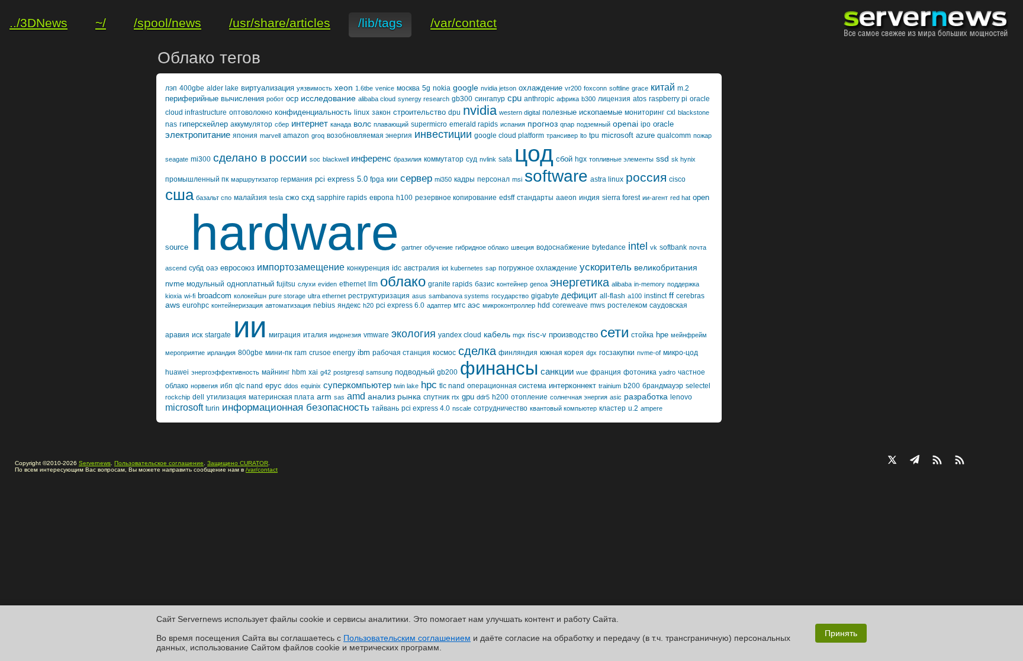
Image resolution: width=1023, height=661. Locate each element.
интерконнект (572, 385)
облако (403, 281)
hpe (662, 334)
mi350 (443, 179)
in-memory (649, 284)
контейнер (512, 284)
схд (307, 197)
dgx (591, 352)
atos (639, 99)
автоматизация (288, 305)
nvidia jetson (498, 88)
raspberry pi (668, 99)
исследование (328, 98)
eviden (327, 284)
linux (361, 112)
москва (408, 88)
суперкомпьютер (357, 385)
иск (197, 335)
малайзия (250, 198)
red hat (680, 197)
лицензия (614, 99)
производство (573, 334)
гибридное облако (482, 247)
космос (444, 353)
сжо (292, 197)
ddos (291, 385)
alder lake (223, 88)
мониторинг (644, 112)
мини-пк (278, 353)
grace (640, 88)
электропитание (197, 135)
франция (605, 372)
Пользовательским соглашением (407, 638)
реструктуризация (379, 296)
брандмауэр (662, 386)
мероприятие (185, 352)
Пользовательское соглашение (159, 463)
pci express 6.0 (400, 305)
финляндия (518, 353)
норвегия (204, 385)
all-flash (612, 296)
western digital (519, 112)
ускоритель (606, 267)
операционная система (506, 386)
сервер (416, 178)
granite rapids (450, 284)
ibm (364, 352)
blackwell (336, 159)
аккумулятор (251, 124)
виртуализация (267, 87)
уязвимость (314, 88)
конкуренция (368, 268)
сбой (564, 158)
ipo (646, 124)
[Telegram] (914, 461)
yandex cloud (459, 335)
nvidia (480, 110)
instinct (655, 296)
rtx (455, 397)
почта (697, 247)
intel (638, 246)
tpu (594, 135)
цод (534, 153)
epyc (273, 385)
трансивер (562, 135)
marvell (270, 135)
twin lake (406, 385)
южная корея (562, 353)
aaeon (566, 198)
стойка (642, 335)
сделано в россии (260, 157)
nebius (324, 305)
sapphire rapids (342, 198)
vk (653, 247)
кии (392, 179)
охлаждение (540, 87)
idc (396, 268)
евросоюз (237, 267)
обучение (438, 247)
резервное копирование (456, 198)
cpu (514, 98)
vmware (376, 335)
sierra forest (621, 198)
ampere (651, 408)
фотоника (640, 372)
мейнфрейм (689, 334)
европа (381, 198)
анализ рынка (394, 396)
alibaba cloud (376, 98)
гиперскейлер (203, 124)
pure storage (287, 295)
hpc (429, 385)
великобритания (665, 267)
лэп (171, 88)
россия (646, 177)
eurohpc (195, 305)
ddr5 (483, 397)
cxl (671, 112)
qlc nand (249, 386)
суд (471, 159)
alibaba (622, 284)
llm (373, 284)
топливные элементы (621, 159)
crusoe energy (332, 353)
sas (339, 397)
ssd (662, 158)
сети (614, 332)
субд (196, 268)
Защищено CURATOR (237, 463)
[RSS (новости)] (959, 461)
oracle (663, 124)
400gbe (191, 88)
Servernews (95, 463)
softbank (673, 247)
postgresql (348, 372)
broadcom (214, 295)
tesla (276, 197)
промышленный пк (197, 179)
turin (212, 408)
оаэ (212, 268)
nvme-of (649, 352)
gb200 (447, 372)
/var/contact (262, 469)
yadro (667, 372)
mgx (519, 334)
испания (512, 124)
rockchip (177, 397)
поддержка (683, 284)
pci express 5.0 (341, 179)
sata (505, 159)
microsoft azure (628, 135)
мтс (459, 305)
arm (324, 396)
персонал (493, 179)
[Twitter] (892, 461)
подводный (415, 371)
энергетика (579, 282)
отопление (529, 397)
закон (381, 112)
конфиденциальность (313, 112)
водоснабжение (563, 247)
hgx (581, 159)
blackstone (693, 112)
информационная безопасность (295, 407)
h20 (368, 305)
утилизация (226, 397)
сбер (282, 124)
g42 (325, 372)
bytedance (609, 247)
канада (340, 124)
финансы (499, 368)
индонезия (345, 334)
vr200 (573, 88)
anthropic (539, 99)
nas (171, 124)
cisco (677, 179)
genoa (539, 284)
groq (317, 135)
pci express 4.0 (425, 408)
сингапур (490, 99)
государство (510, 295)
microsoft (184, 407)
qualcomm (674, 135)
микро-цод (680, 353)
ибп (226, 386)
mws (597, 305)
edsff (506, 198)
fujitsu (285, 284)
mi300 (201, 159)
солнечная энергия (578, 397)
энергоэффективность (225, 372)
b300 (588, 98)
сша (179, 195)
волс (362, 123)
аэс (474, 305)
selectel (698, 386)
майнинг (275, 372)
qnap (567, 124)
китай (663, 87)
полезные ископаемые (582, 112)
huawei (177, 372)
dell (198, 397)
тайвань (385, 408)
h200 (500, 397)
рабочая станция (401, 353)
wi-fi (189, 295)
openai (625, 123)
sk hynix (683, 159)
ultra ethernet (327, 295)
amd (356, 396)
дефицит (579, 295)
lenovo (681, 397)
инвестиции (443, 134)
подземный (593, 124)
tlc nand (452, 386)
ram (300, 353)
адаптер (439, 305)
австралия (421, 268)
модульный (205, 284)
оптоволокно (250, 112)
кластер (612, 408)
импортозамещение (301, 267)
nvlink (488, 159)
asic (616, 397)
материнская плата (281, 397)
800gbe (250, 353)
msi (517, 179)
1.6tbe (364, 88)
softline (619, 88)
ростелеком (627, 305)
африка (567, 98)
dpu (454, 112)
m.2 (683, 88)
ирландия (221, 352)
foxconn (595, 88)
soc (315, 159)
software (556, 176)
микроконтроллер (508, 305)
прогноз (542, 123)
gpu (468, 396)
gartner (411, 247)
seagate (176, 159)
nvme (174, 283)
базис (484, 284)
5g (426, 88)
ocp (292, 98)
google (465, 87)
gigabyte (545, 296)
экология (413, 334)
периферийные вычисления (214, 98)
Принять (841, 633)
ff (671, 295)
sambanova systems (459, 295)
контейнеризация (237, 305)
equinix (311, 385)
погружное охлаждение (537, 268)
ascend (175, 268)
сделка (477, 350)
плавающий (391, 124)
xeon (343, 87)
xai (313, 372)
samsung (379, 372)
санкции (557, 371)
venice (384, 88)
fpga (377, 179)
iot (445, 268)
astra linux (606, 179)
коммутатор (444, 159)
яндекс (349, 305)
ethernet (352, 284)
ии (249, 327)
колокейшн (250, 295)
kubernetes (467, 268)
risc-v (536, 334)
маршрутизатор (254, 179)
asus (419, 295)
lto (583, 135)
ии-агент (655, 197)
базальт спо (213, 197)
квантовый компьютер (563, 408)
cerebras (690, 296)
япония (245, 135)
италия (315, 335)
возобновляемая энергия (369, 135)
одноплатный (250, 283)
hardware (295, 232)
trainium (610, 385)
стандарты (535, 198)
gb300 (462, 99)
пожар (702, 135)
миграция (285, 335)
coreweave (570, 305)
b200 (631, 386)
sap (490, 268)
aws (172, 304)
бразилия (408, 159)
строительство (419, 112)
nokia (442, 88)
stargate (218, 335)
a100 (635, 295)
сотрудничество (500, 408)
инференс (371, 158)
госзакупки (617, 353)
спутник (436, 397)
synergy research (423, 98)
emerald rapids (473, 124)
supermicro (429, 124)
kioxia (173, 295)
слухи (307, 284)
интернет (309, 123)
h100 (404, 198)
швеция (522, 247)
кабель (497, 334)
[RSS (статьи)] (937, 461)
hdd (544, 305)
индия (589, 198)
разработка (646, 396)
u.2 (633, 408)
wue (582, 372)
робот (275, 98)
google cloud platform (509, 135)
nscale (461, 408)
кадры (464, 179)
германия (297, 179)
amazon (296, 135)
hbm (299, 372)
